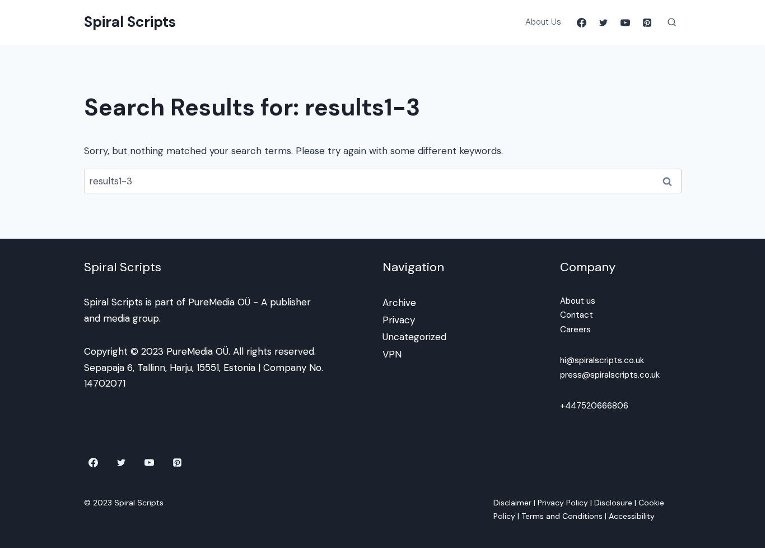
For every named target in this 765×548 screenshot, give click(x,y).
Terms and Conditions (562, 516)
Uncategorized (414, 337)
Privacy (398, 320)
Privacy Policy (563, 503)
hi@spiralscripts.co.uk (602, 360)
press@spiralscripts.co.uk (610, 374)
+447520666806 (594, 405)
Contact (576, 315)
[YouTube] (625, 22)
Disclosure (613, 503)
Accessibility (632, 516)
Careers (575, 329)
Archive (399, 302)
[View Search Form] (672, 22)
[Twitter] (603, 22)
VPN (392, 354)
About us (577, 300)
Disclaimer (512, 503)
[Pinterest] (647, 22)
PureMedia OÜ (219, 302)
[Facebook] (581, 22)
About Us (543, 21)
